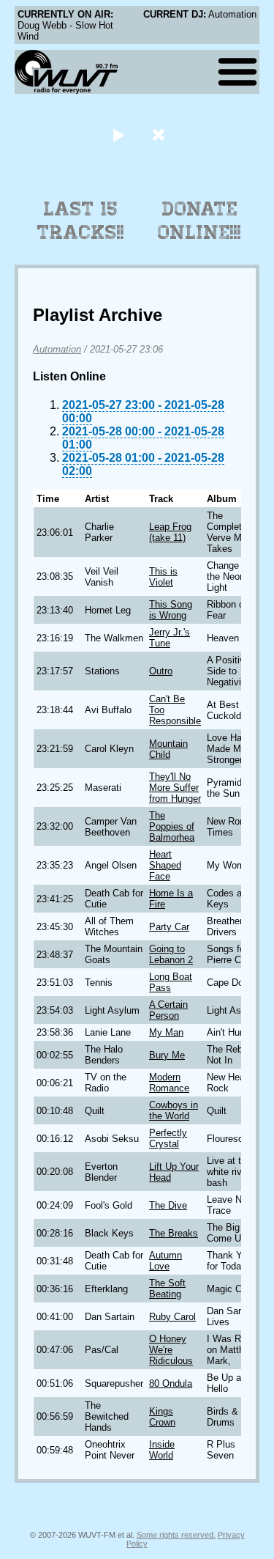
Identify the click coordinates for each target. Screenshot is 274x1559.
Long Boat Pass (170, 982)
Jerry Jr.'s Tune (169, 638)
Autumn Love (165, 1261)
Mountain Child (168, 749)
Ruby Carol (172, 1316)
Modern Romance (169, 1083)
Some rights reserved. (176, 1534)
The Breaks (173, 1233)
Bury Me (167, 1055)
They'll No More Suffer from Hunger (175, 787)
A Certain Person (168, 1010)
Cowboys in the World (173, 1110)
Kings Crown (162, 1417)
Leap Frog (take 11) (170, 532)
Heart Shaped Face (165, 865)
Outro (160, 671)
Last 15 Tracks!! (80, 220)
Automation (57, 349)
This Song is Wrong (170, 610)
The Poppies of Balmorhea (171, 826)
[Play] (118, 134)
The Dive (168, 1205)
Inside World (162, 1450)
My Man (166, 1032)
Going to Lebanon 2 (171, 954)
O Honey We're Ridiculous (171, 1349)
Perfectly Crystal (168, 1138)
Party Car (169, 926)
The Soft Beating (167, 1289)
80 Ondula (170, 1383)
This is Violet (163, 577)
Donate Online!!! (199, 220)
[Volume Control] (160, 134)
